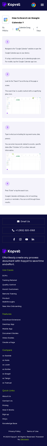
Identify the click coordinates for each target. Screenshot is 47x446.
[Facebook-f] (14, 239)
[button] (42, 4)
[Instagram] (20, 239)
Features (6, 314)
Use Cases (7, 270)
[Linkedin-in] (33, 239)
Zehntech (24, 439)
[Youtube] (26, 239)
